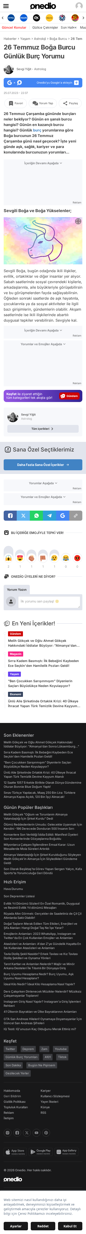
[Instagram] (7, 1133)
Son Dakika (13, 1065)
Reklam (9, 1112)
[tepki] (8, 558)
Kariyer (46, 1090)
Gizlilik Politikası (14, 1101)
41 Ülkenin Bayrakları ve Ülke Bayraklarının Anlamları (40, 1011)
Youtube (61, 1049)
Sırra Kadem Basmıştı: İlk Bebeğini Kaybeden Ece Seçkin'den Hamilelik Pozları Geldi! (43, 663)
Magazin (15, 654)
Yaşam (25, 39)
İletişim (9, 1118)
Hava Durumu (13, 889)
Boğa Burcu (58, 39)
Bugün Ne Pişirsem (41, 1065)
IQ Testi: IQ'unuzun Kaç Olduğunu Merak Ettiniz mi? (40, 1029)
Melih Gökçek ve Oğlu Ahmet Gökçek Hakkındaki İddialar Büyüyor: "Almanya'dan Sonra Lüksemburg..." (42, 643)
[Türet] (62, 18)
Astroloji (40, 39)
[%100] (37, 18)
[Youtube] (36, 1133)
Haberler (10, 39)
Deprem (28, 1049)
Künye (45, 1107)
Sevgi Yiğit (31, 69)
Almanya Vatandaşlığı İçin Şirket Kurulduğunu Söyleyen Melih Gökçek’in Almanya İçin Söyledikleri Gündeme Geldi (42, 859)
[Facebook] (17, 1133)
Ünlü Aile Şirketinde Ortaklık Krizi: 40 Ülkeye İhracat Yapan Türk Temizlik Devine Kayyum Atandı (43, 703)
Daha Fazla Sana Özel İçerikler (40, 465)
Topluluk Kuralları (16, 1107)
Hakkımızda (12, 1090)
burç (37, 130)
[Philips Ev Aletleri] (11, 18)
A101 (48, 1057)
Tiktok (62, 1057)
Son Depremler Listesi (19, 896)
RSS (43, 1112)
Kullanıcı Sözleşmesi (55, 1096)
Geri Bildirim (12, 1096)
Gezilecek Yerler (17, 1073)
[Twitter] (27, 1133)
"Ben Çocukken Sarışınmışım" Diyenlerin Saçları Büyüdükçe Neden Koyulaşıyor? (40, 683)
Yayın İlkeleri (49, 1101)
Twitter (10, 1049)
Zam (44, 1049)
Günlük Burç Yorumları (21, 1057)
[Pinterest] (46, 1133)
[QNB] (50, 18)
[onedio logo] (40, 1179)
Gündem (15, 633)
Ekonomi (15, 694)
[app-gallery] (67, 1152)
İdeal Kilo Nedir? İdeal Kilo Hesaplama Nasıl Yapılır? (39, 984)
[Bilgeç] (75, 18)
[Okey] (24, 18)
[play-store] (42, 1152)
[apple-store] (16, 1152)
